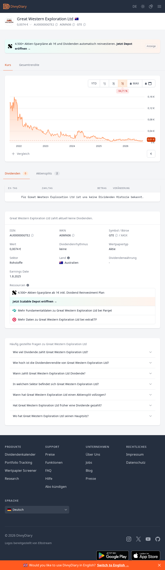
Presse (91, 478)
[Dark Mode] (142, 6)
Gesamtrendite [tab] (29, 65)
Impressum (135, 454)
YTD (94, 83)
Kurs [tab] (8, 65)
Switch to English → (113, 565)
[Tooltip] (68, 257)
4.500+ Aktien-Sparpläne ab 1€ (61, 292)
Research (12, 478)
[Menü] (159, 6)
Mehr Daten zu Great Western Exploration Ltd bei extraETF (57, 319)
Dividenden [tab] (15, 173)
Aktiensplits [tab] (47, 173)
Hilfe (48, 478)
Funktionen (54, 462)
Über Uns (93, 454)
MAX (136, 83)
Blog (89, 470)
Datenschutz (135, 462)
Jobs (89, 462)
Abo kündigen (56, 486)
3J (113, 83)
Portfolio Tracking (18, 462)
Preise (50, 454)
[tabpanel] (82, 119)
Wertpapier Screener (21, 470)
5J (122, 84)
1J (104, 83)
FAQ (48, 470)
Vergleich (23, 154)
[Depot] (151, 6)
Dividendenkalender (20, 454)
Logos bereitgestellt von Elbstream (28, 543)
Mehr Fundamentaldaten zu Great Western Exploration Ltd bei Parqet (65, 310)
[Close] (159, 565)
